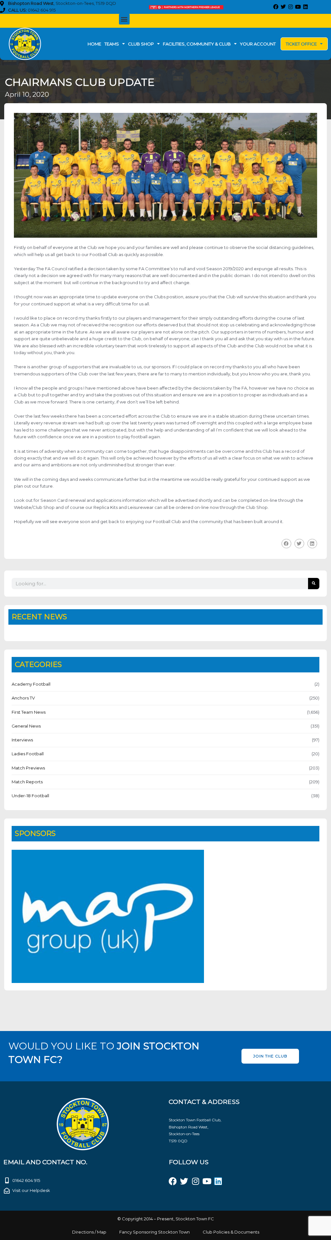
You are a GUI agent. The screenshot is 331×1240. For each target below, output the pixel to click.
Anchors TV (23, 697)
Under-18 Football (30, 795)
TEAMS (111, 43)
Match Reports (27, 781)
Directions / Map (89, 1232)
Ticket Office (301, 43)
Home (94, 43)
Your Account (258, 43)
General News (26, 726)
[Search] (313, 583)
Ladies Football (28, 753)
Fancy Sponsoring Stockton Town (154, 1232)
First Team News (29, 712)
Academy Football (31, 684)
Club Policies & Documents (231, 1232)
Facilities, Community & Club (197, 43)
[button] (124, 19)
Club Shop (141, 43)
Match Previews (28, 767)
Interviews (22, 739)
